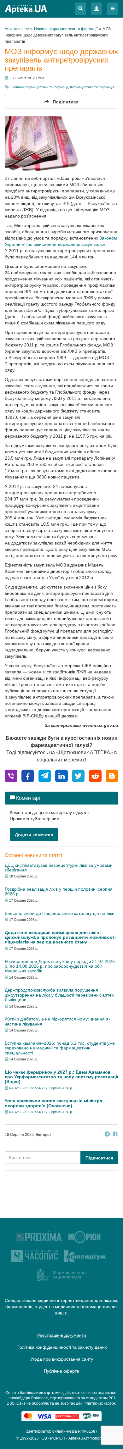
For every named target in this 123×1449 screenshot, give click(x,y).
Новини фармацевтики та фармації (40, 87)
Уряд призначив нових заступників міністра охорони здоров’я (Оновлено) (53, 1103)
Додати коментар (34, 834)
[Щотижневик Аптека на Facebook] (115, 1135)
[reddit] (95, 775)
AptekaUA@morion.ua (87, 1438)
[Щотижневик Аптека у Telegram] (107, 1135)
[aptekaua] (112, 775)
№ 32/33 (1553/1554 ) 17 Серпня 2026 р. (41, 1088)
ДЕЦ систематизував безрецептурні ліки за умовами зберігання (59, 867)
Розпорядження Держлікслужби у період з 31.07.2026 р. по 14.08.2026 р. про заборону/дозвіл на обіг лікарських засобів (60, 966)
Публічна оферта (61, 1371)
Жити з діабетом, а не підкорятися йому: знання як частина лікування (57, 1021)
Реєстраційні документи (61, 1335)
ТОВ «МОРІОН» (53, 1438)
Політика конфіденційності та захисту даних (61, 1347)
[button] (80, 9)
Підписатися (99, 1157)
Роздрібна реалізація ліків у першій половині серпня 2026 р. (59, 891)
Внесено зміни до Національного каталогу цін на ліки (59, 913)
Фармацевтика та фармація (92, 87)
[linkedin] (61, 775)
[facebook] (27, 775)
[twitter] (78, 775)
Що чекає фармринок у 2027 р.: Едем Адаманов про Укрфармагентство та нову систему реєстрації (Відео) (61, 1077)
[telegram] (44, 775)
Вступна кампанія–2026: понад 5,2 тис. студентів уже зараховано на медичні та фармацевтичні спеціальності (60, 1048)
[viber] (11, 775)
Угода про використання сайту (61, 1359)
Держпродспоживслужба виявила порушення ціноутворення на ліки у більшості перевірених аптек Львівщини (59, 994)
